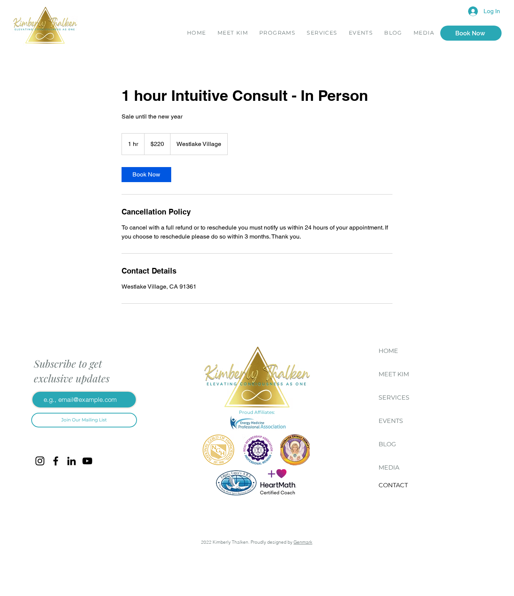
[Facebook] (56, 461)
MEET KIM (394, 374)
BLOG (387, 444)
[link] (146, 174)
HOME (388, 350)
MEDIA (389, 467)
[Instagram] (40, 461)
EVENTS (391, 420)
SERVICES (394, 397)
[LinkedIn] (71, 461)
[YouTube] (87, 461)
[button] (277, 34)
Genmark (302, 542)
